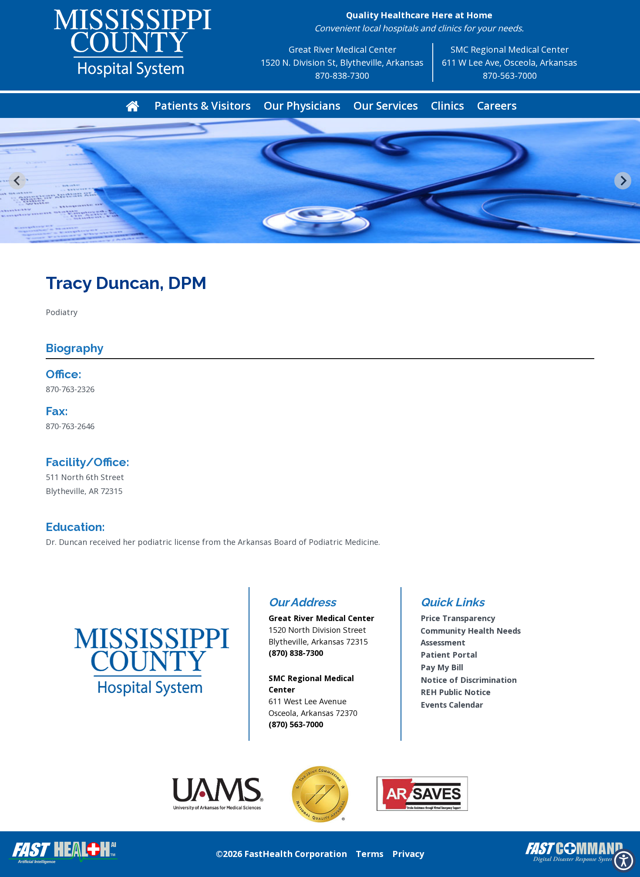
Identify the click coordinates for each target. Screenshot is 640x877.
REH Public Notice (456, 692)
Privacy (408, 854)
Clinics (447, 105)
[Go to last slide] (17, 180)
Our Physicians (302, 105)
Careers (497, 105)
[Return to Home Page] (132, 105)
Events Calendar (452, 704)
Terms (370, 854)
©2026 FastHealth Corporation (281, 854)
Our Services (386, 105)
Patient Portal (449, 654)
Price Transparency (458, 618)
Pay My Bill (442, 667)
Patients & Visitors (203, 105)
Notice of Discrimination (469, 680)
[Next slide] (622, 180)
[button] (624, 861)
